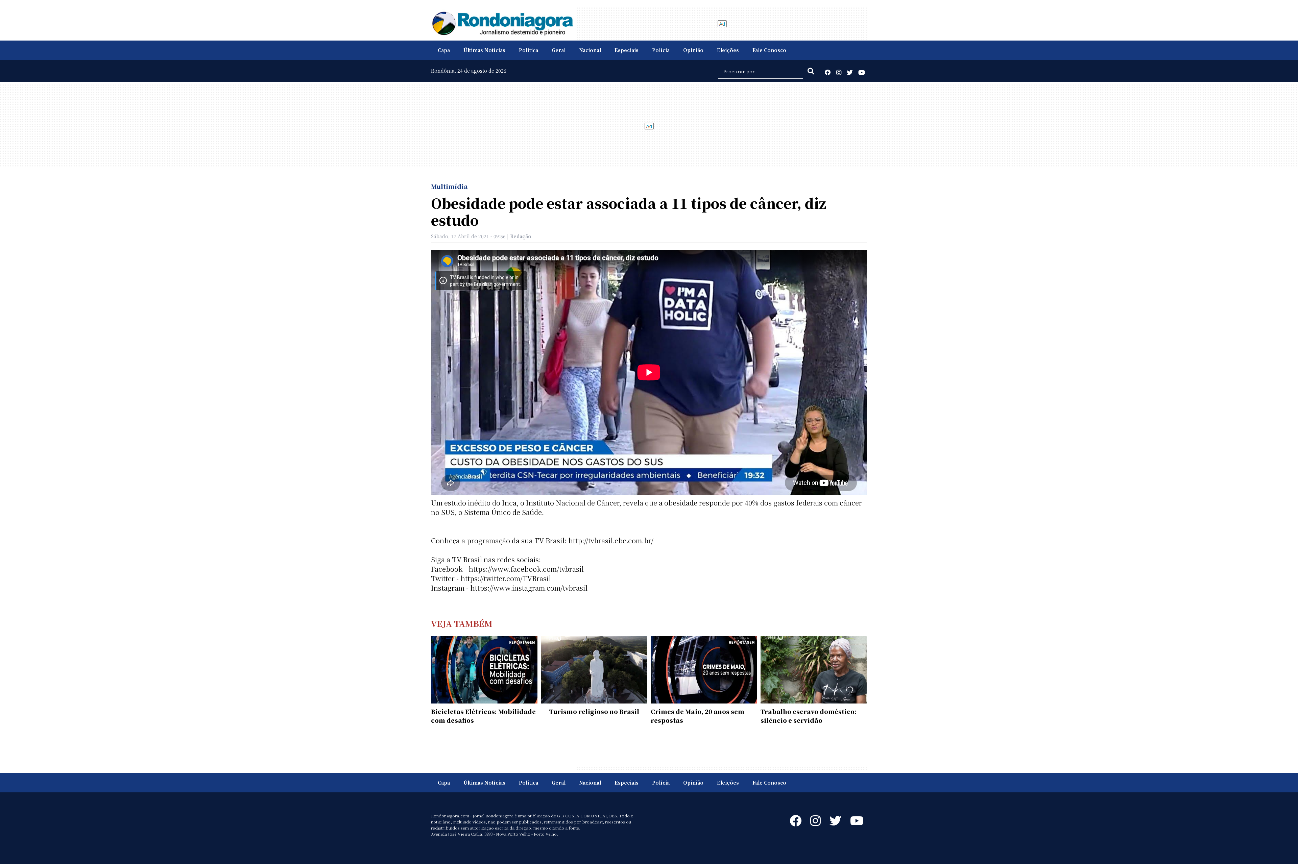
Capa (444, 50)
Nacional (590, 50)
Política (528, 50)
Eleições (728, 50)
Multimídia (449, 186)
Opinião (693, 50)
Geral (559, 50)
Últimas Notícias (484, 50)
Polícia (661, 50)
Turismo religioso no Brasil (594, 711)
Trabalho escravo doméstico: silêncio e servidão (809, 715)
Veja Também (461, 623)
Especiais (627, 50)
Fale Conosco (769, 50)
